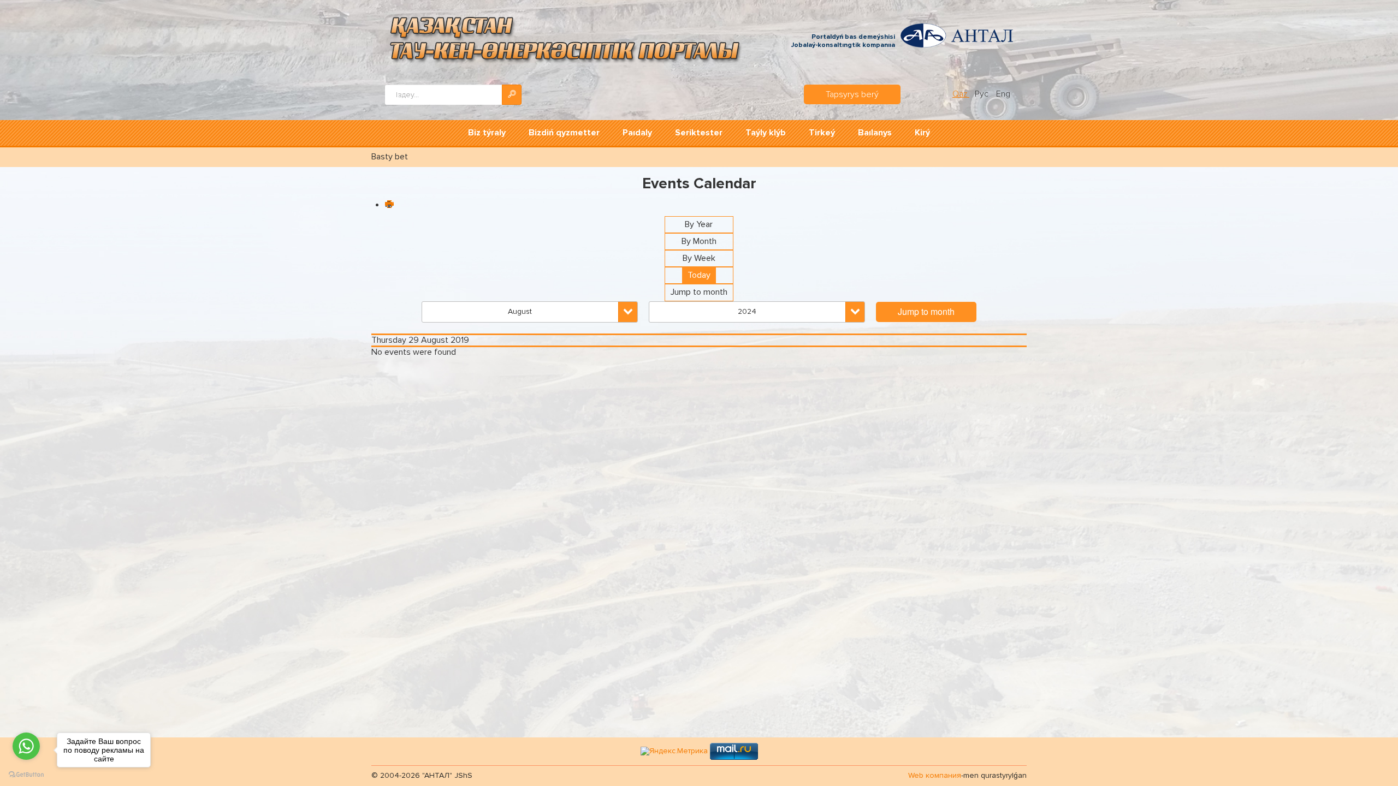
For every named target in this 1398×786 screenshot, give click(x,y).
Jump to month (699, 292)
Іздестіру (512, 95)
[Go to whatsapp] (26, 746)
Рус (983, 93)
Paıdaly (637, 132)
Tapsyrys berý (852, 94)
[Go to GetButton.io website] (26, 774)
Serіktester (698, 132)
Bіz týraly (487, 132)
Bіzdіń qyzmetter (564, 132)
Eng (1003, 93)
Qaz (960, 93)
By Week (699, 258)
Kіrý (922, 132)
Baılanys (875, 132)
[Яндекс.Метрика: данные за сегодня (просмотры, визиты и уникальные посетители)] (674, 751)
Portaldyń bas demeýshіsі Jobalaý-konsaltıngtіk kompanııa (843, 41)
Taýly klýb (765, 132)
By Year (699, 224)
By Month (699, 241)
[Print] (389, 205)
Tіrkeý (822, 132)
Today (699, 275)
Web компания (934, 775)
